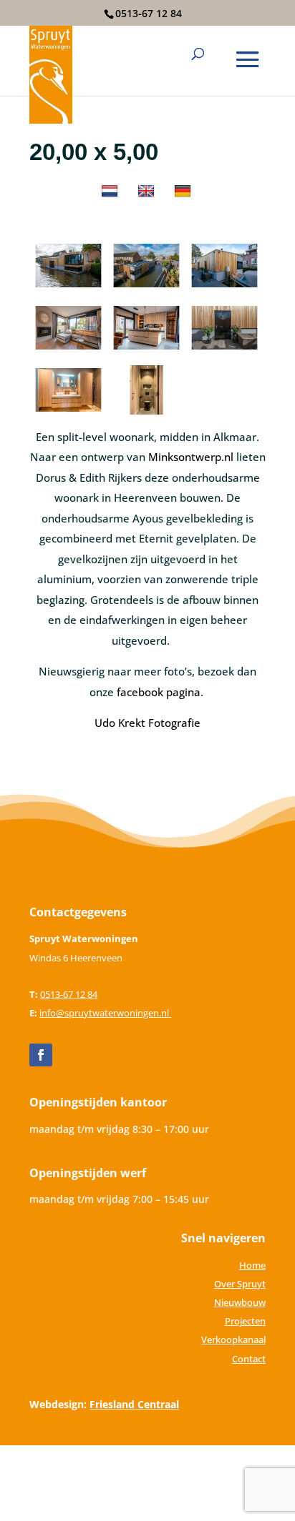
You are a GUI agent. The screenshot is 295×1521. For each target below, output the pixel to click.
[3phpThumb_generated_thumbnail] (146, 289)
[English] (147, 194)
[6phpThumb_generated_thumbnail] (68, 352)
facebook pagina (158, 692)
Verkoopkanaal (233, 1339)
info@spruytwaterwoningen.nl (105, 1012)
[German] (184, 194)
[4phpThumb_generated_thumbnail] (224, 352)
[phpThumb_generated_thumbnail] (68, 289)
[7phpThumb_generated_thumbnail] (68, 414)
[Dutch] (111, 194)
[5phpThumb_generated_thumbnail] (146, 352)
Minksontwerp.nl (190, 457)
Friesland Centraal (134, 1404)
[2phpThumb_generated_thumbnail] (224, 289)
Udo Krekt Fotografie (147, 722)
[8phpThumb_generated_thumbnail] (146, 414)
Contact (249, 1358)
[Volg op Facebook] (40, 1055)
